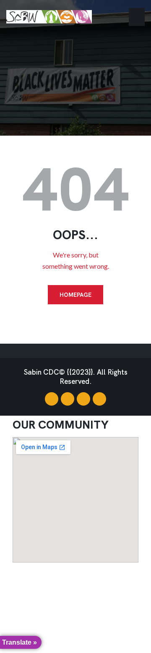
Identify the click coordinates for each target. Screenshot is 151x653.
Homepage (75, 294)
